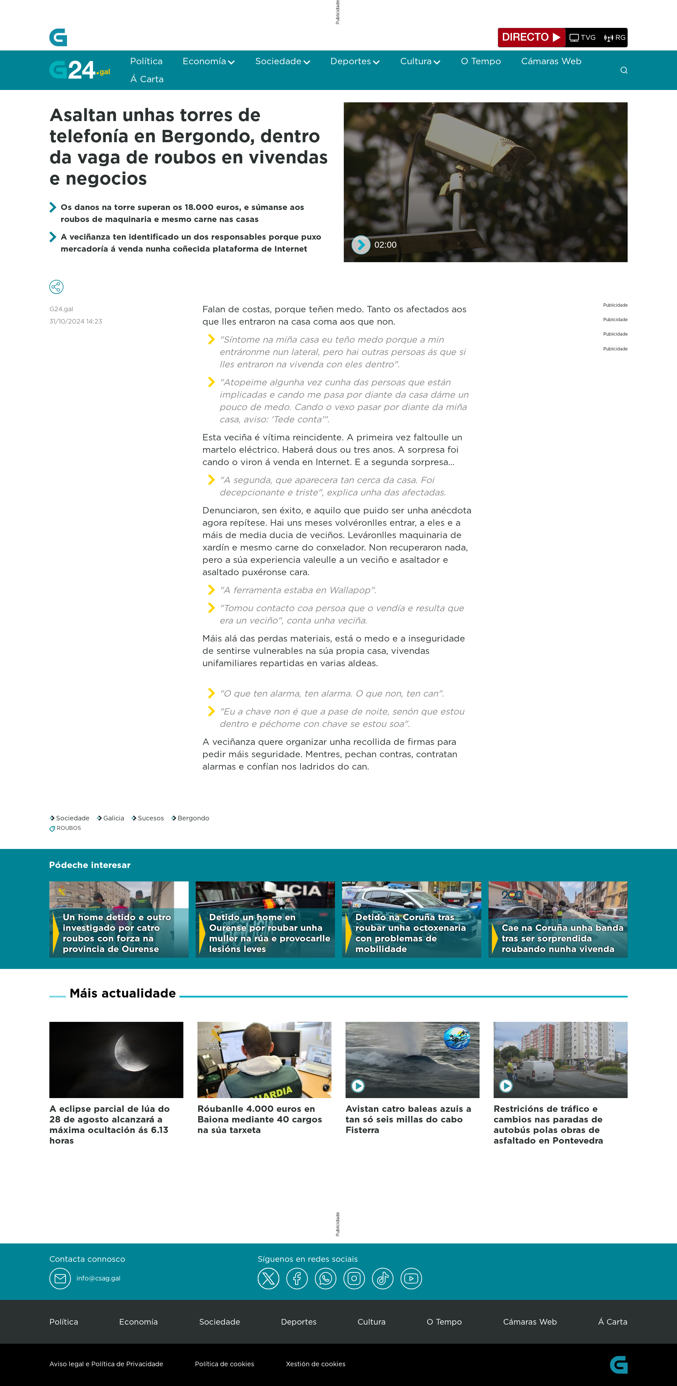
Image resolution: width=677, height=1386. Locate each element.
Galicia (113, 818)
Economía (138, 1321)
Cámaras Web (530, 1321)
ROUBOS (69, 828)
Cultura (372, 1321)
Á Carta (613, 1321)
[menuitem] (146, 61)
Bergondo (193, 818)
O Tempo (444, 1321)
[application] (486, 182)
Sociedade (73, 818)
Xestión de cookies (316, 1364)
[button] (361, 244)
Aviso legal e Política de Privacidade (106, 1364)
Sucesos (151, 818)
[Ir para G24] (79, 69)
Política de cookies (224, 1364)
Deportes (299, 1321)
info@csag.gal (99, 1278)
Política (63, 1321)
